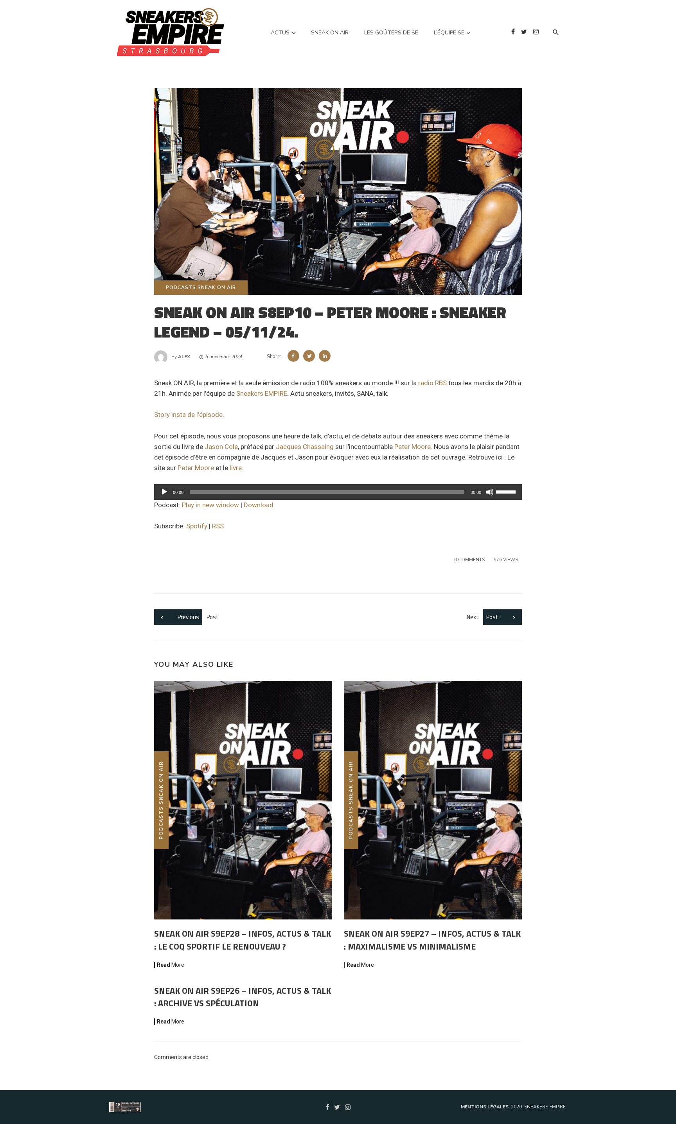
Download (258, 505)
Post (198, 616)
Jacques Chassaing (305, 447)
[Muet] (490, 492)
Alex (184, 357)
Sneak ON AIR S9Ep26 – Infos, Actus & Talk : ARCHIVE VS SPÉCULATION (242, 997)
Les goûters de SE (391, 32)
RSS (218, 526)
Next (482, 616)
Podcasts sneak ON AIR (201, 287)
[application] (338, 492)
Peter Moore (412, 447)
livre (236, 468)
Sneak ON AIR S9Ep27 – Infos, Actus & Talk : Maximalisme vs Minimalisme (432, 940)
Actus (280, 32)
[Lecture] (164, 492)
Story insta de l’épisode (188, 414)
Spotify (196, 526)
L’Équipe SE (449, 32)
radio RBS (432, 383)
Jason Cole (221, 447)
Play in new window (210, 505)
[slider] (507, 491)
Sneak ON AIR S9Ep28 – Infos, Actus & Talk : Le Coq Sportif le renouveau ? (242, 940)
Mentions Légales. (486, 1107)
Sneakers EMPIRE (261, 393)
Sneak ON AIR (330, 32)
